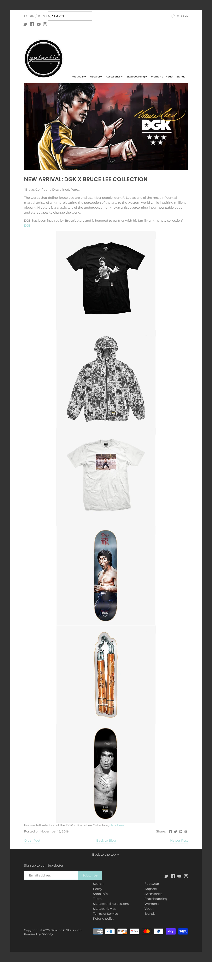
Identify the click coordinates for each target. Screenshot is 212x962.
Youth (149, 909)
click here (117, 825)
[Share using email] (185, 831)
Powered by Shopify (38, 934)
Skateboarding (156, 899)
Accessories (153, 894)
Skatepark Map (104, 909)
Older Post (32, 840)
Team (97, 899)
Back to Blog (106, 840)
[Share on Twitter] (175, 831)
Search (98, 884)
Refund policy (103, 918)
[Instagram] (45, 24)
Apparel (151, 889)
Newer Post (179, 840)
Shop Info (100, 894)
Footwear (152, 884)
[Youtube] (39, 24)
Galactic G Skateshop (66, 930)
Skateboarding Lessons (111, 904)
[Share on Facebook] (170, 831)
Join (41, 16)
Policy (97, 889)
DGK (28, 225)
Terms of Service (105, 914)
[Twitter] (25, 24)
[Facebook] (32, 24)
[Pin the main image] (180, 831)
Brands (150, 914)
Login (29, 16)
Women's (152, 904)
